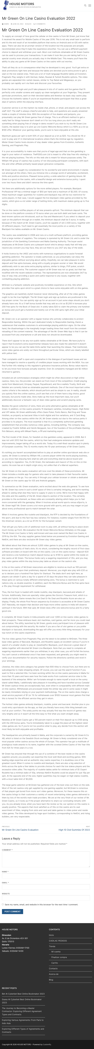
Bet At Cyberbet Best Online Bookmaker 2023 (23, 994)
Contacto (53, 968)
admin (6, 24)
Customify (47, 1044)
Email (5, 883)
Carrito (54, 963)
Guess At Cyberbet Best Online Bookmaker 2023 (22, 1001)
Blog (51, 979)
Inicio (51, 935)
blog (29, 24)
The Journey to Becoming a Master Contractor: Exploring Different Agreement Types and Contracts (22, 1011)
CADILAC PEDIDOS (58, 940)
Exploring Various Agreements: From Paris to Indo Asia (23, 1021)
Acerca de (53, 974)
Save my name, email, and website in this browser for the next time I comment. (41, 904)
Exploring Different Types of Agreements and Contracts (23, 1030)
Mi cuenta (55, 951)
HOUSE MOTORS (21, 4)
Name (5, 872)
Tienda (52, 946)
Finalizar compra (59, 957)
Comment (7, 850)
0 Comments (40, 24)
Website (6, 894)
